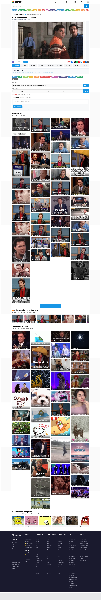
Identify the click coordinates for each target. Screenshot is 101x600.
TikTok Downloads (84, 556)
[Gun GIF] (39, 10)
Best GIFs (82, 558)
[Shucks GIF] (34, 10)
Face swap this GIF (17, 72)
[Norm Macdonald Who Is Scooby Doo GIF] (60, 188)
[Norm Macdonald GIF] (21, 163)
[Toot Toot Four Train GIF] (21, 464)
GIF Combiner (72, 558)
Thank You (49, 543)
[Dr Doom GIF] (14, 10)
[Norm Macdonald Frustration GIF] (60, 205)
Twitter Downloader (73, 579)
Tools (61, 2)
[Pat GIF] (47, 10)
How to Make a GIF (16, 564)
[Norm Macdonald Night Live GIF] (60, 250)
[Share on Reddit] (84, 62)
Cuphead (60, 541)
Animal (37, 537)
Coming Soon (61, 562)
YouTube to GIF (72, 573)
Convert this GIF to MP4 (48, 72)
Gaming (37, 558)
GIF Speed (71, 554)
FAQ (12, 558)
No (47, 556)
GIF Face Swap (72, 539)
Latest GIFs (27, 537)
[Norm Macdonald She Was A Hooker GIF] (40, 175)
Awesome (60, 554)
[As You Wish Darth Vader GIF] (80, 480)
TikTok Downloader (73, 577)
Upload (78, 2)
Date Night (60, 564)
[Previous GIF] (13, 40)
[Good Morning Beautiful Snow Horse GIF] (80, 429)
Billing (26, 561)
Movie (37, 566)
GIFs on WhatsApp (84, 545)
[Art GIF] (87, 10)
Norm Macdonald (19, 14)
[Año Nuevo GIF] (21, 359)
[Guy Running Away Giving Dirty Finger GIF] (60, 450)
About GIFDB (14, 542)
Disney (37, 551)
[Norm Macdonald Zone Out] (68, 319)
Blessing (60, 566)
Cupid (59, 539)
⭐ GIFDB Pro (28, 554)
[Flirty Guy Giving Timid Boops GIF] (21, 387)
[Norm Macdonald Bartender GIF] (80, 186)
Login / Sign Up (28, 552)
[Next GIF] (87, 40)
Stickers (36, 2)
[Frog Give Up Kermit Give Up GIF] (40, 487)
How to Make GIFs (84, 537)
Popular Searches (28, 547)
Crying (48, 551)
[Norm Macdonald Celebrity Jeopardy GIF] (80, 270)
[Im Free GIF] (28, 10)
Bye (47, 560)
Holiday (37, 562)
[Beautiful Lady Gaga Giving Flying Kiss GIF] (60, 485)
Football (59, 545)
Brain (59, 556)
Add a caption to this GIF (28, 72)
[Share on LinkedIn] (86, 62)
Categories (28, 2)
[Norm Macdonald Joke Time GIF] (40, 190)
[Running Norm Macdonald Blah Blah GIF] (80, 214)
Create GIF (71, 2)
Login (83, 2)
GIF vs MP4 (82, 551)
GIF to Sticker (72, 564)
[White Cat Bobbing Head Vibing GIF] (80, 468)
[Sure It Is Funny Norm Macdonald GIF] (40, 357)
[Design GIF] (77, 10)
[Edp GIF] (43, 10)
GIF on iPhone (83, 539)
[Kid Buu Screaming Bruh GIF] (60, 396)
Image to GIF (71, 562)
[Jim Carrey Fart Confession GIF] (80, 368)
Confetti (59, 547)
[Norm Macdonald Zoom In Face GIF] (21, 228)
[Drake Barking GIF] (60, 10)
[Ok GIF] (21, 401)
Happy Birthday (39, 560)
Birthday (37, 541)
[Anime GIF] (72, 10)
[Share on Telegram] (81, 62)
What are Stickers (15, 566)
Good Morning (50, 566)
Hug (48, 562)
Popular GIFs (14, 568)
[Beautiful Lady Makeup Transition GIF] (80, 402)
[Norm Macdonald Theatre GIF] (80, 127)
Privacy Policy (14, 550)
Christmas (60, 543)
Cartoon (37, 543)
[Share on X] (75, 62)
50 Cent (59, 573)
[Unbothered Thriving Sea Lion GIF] (60, 426)
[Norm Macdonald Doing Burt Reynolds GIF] (80, 239)
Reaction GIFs (83, 560)
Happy (48, 537)
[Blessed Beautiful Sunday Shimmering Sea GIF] (80, 452)
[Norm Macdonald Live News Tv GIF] (80, 201)
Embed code (15, 88)
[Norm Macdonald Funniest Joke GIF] (21, 270)
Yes (47, 558)
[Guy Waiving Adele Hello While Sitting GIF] (60, 365)
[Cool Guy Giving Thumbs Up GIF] (40, 468)
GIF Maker (71, 541)
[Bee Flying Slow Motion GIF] (21, 428)
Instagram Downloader (71, 582)
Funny (37, 556)
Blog (13, 544)
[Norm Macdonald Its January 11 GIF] (21, 140)
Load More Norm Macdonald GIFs (50, 306)
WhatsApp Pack (72, 568)
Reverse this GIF (38, 72)
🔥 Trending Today (29, 543)
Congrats (49, 564)
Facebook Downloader (71, 588)
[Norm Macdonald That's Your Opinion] (18, 319)
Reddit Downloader (73, 585)
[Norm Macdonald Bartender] (55, 319)
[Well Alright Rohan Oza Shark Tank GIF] (40, 448)
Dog (37, 554)
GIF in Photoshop (83, 541)
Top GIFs (27, 541)
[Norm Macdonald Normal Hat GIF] (80, 163)
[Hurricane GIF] (52, 10)
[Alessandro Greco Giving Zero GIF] (21, 440)
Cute (37, 547)
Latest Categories (28, 539)
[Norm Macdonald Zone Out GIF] (21, 197)
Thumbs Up (49, 549)
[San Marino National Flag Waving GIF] (40, 338)
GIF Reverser (71, 551)
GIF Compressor (72, 545)
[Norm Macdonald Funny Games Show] (43, 319)
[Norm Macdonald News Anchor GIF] (40, 160)
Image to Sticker (72, 566)
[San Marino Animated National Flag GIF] (40, 415)
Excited (48, 547)
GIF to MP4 (71, 549)
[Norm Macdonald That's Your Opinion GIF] (21, 183)
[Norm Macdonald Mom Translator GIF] (40, 205)
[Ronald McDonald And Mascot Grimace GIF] (80, 381)
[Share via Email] (88, 62)
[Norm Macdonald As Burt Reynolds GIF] (80, 253)
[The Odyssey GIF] (22, 10)
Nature (37, 568)
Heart (59, 549)
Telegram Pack (72, 571)
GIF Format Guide (84, 549)
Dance (37, 549)
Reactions (45, 2)
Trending (53, 2)
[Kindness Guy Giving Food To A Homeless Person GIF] (40, 503)
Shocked (49, 571)
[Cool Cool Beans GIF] (40, 430)
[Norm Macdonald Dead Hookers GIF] (60, 123)
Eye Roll (48, 568)
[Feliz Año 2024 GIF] (40, 379)
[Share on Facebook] (72, 62)
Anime (37, 539)
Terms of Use (14, 552)
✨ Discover (27, 545)
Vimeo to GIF (71, 575)
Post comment (17, 106)
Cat (36, 545)
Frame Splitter (72, 556)
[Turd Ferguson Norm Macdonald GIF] (60, 409)
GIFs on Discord (83, 547)
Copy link (14, 82)
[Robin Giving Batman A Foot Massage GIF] (21, 452)
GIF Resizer (71, 547)
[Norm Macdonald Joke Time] (80, 319)
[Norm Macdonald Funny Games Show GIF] (60, 161)
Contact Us (14, 546)
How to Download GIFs (17, 560)
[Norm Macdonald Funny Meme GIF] (60, 135)
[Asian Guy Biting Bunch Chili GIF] (80, 355)
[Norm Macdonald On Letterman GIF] (21, 340)
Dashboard (27, 559)
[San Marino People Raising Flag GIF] (80, 492)
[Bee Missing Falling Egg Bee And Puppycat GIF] (21, 375)
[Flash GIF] (83, 10)
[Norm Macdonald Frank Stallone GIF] (21, 124)
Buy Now (60, 571)
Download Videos (84, 554)
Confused (49, 554)
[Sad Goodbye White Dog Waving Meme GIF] (40, 398)
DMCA (13, 548)
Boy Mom (60, 568)
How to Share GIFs (16, 562)
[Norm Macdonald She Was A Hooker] (30, 319)
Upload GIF (27, 557)
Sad (48, 539)
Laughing (49, 545)
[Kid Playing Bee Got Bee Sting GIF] (21, 415)
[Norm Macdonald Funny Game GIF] (60, 235)
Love (37, 564)
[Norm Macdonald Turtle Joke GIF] (40, 142)
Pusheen (37, 571)
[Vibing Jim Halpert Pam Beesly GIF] (60, 350)
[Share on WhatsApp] (77, 62)
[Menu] (87, 2)
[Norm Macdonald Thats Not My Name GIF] (40, 125)
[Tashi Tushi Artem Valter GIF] (60, 469)
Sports (37, 573)
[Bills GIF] (60, 381)
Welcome (49, 573)
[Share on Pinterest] (79, 62)
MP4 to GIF (71, 543)
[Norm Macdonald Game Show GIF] (40, 242)
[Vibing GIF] (67, 10)
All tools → (71, 537)
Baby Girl (60, 560)
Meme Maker (71, 560)
